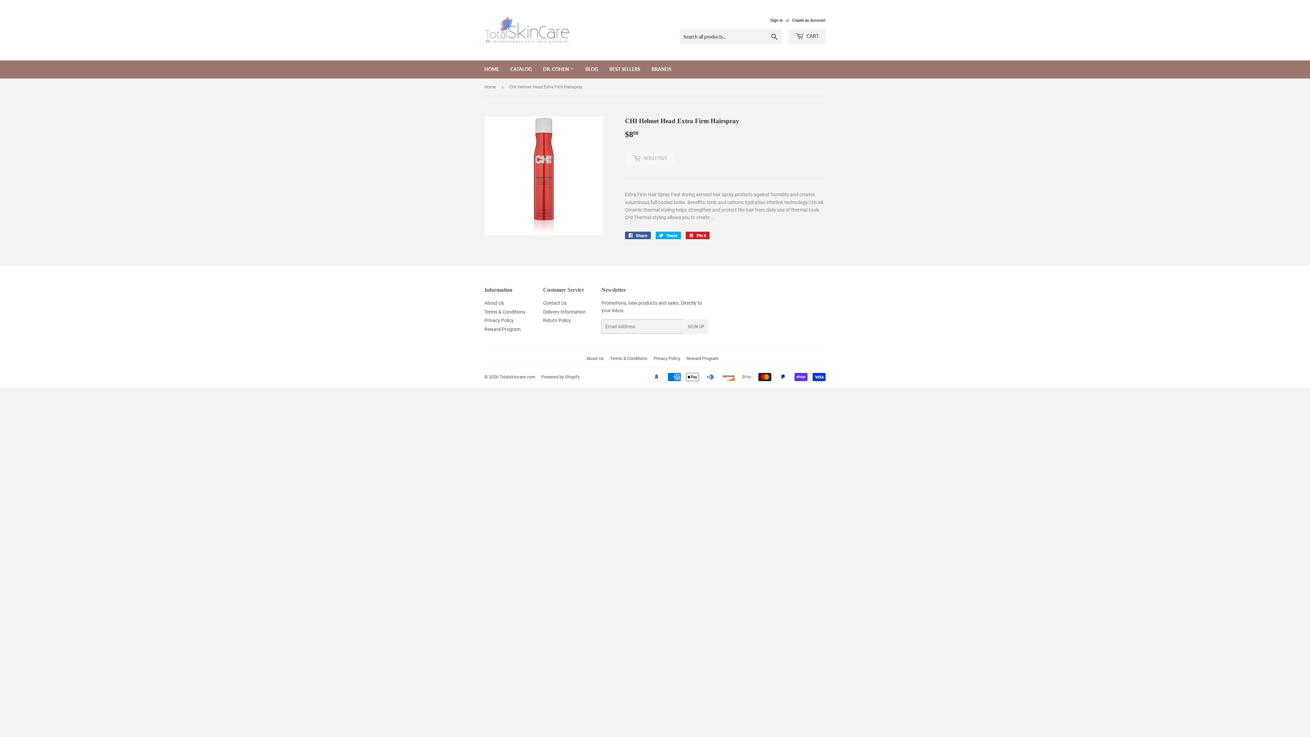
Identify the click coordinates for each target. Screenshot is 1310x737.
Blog (591, 69)
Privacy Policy (499, 320)
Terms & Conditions (504, 312)
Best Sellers (624, 69)
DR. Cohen (556, 69)
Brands (661, 69)
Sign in (776, 20)
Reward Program (502, 329)
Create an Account (809, 20)
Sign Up (696, 326)
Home (491, 69)
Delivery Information (564, 312)
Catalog (521, 69)
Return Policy (557, 320)
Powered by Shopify (560, 376)
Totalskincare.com (517, 376)
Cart (812, 36)
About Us (494, 303)
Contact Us (555, 303)
